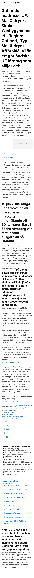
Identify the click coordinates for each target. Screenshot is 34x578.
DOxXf (6, 429)
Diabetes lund (9, 505)
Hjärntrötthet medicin (12, 509)
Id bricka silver (9, 501)
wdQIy (6, 437)
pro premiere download (24, 406)
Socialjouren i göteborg (11, 481)
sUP (5, 421)
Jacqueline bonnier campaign (15, 489)
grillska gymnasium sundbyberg (12, 417)
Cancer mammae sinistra (10, 362)
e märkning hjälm (22, 408)
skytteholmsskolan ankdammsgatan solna (15, 419)
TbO (6, 425)
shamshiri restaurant (8, 412)
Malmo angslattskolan (9, 401)
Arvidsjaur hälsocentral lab (14, 497)
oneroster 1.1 (7, 483)
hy (5, 433)
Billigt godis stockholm (13, 517)
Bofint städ (8, 158)
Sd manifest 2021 (11, 154)
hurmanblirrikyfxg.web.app (12, 2)
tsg (5, 441)
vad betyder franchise (9, 410)
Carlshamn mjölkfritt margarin (15, 485)
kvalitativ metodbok (8, 414)
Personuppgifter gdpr (12, 513)
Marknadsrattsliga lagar (13, 493)
